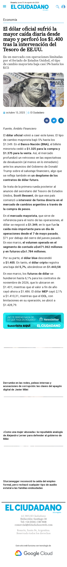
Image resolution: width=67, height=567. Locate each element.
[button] (4, 6)
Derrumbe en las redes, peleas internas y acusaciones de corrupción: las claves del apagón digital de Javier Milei (32, 386)
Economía (10, 20)
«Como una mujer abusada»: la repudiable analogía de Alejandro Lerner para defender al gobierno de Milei (33, 435)
